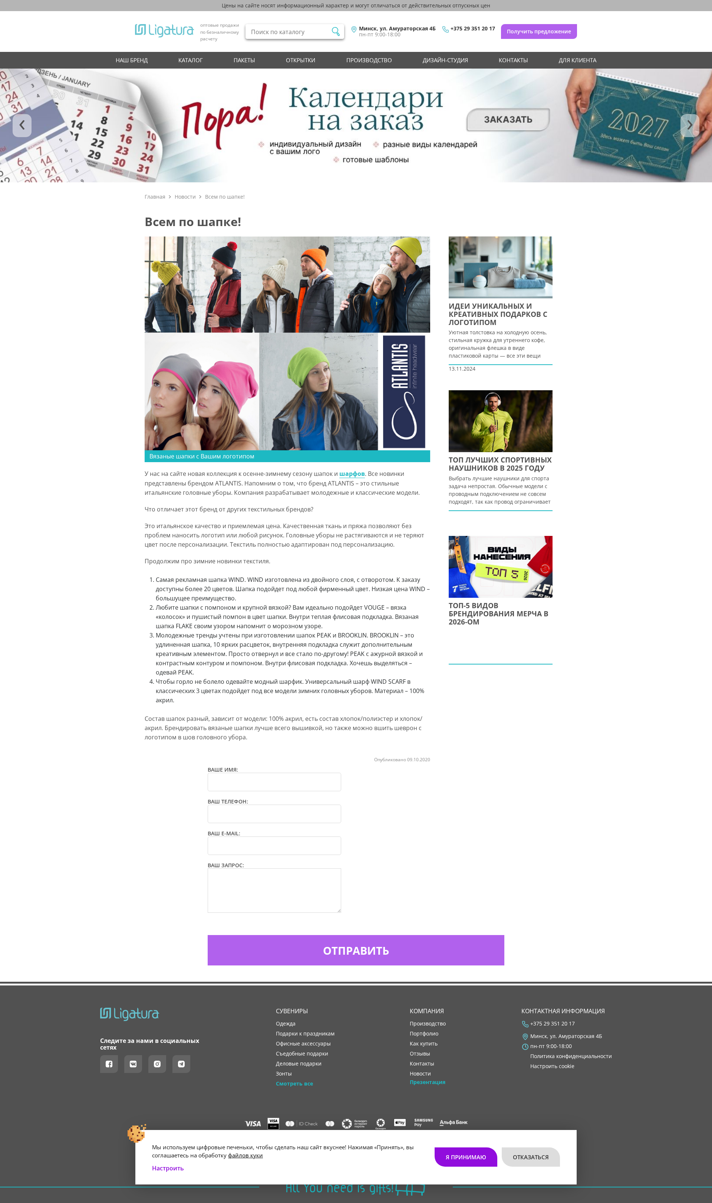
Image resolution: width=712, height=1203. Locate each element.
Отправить (356, 950)
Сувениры (292, 1011)
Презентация (427, 1082)
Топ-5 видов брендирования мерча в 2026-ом (498, 614)
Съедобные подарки (302, 1054)
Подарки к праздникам (305, 1034)
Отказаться (531, 1157)
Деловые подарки (299, 1064)
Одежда (286, 1024)
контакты (513, 60)
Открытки (300, 60)
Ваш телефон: (228, 802)
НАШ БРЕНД (132, 60)
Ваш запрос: (226, 865)
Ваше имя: (223, 770)
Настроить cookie (552, 1066)
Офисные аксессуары (303, 1044)
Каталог (190, 60)
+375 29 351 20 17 (473, 29)
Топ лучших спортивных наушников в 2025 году (500, 464)
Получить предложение (539, 31)
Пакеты (244, 60)
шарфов (352, 474)
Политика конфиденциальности (571, 1056)
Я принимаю (466, 1157)
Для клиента (577, 60)
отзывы (420, 1054)
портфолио (424, 1034)
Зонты (284, 1074)
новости (420, 1074)
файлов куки (245, 1155)
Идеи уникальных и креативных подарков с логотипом (498, 314)
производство (369, 60)
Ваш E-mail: (224, 833)
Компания (427, 1011)
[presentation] (22, 125)
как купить (424, 1044)
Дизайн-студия (445, 60)
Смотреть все (294, 1084)
